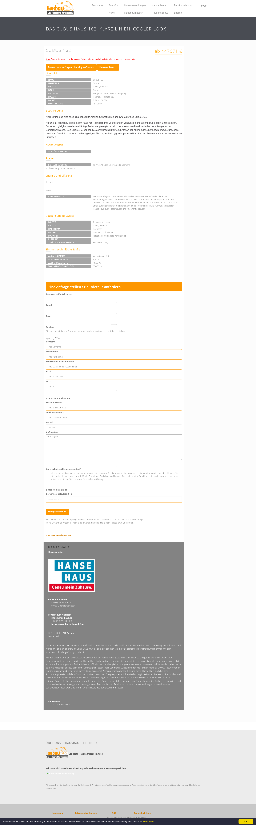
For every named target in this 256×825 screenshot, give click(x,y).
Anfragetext (52, 432)
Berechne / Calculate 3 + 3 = (60, 493)
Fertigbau (91, 743)
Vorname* (51, 341)
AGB (114, 813)
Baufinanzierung (183, 5)
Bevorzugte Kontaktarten (59, 294)
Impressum (58, 813)
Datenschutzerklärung (86, 813)
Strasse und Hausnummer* (60, 361)
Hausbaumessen (133, 12)
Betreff (49, 422)
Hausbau (72, 743)
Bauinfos (113, 5)
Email (49, 305)
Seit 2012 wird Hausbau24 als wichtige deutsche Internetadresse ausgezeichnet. (86, 768)
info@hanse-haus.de (61, 617)
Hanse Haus (59, 547)
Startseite (97, 5)
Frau (48, 338)
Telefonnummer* (55, 412)
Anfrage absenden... (58, 511)
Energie (178, 12)
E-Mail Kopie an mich (56, 489)
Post (48, 316)
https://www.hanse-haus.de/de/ (67, 624)
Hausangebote (160, 12)
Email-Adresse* (54, 402)
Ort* (48, 381)
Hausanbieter (159, 5)
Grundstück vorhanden (58, 398)
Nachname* (52, 351)
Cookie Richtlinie (142, 813)
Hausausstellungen (135, 5)
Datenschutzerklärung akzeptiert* (63, 469)
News (112, 12)
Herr (58, 338)
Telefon (50, 327)
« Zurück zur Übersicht (58, 535)
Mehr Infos (148, 821)
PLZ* (48, 371)
